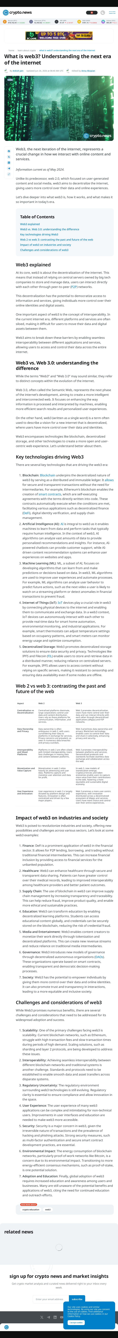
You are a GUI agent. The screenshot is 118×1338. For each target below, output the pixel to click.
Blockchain (47, 475)
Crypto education (30, 1209)
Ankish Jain (18, 70)
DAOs (99, 957)
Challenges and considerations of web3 (44, 250)
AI (62, 524)
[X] (42, 1317)
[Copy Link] (9, 174)
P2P (74, 287)
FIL (50, 656)
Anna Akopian (88, 70)
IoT (60, 603)
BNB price (87, 21)
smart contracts (50, 494)
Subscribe (77, 1299)
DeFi (26, 513)
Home (11, 50)
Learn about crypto (27, 50)
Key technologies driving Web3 (39, 234)
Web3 (48, 1209)
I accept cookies (76, 1322)
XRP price (64, 21)
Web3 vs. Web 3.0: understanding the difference (49, 229)
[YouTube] (62, 1317)
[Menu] (112, 12)
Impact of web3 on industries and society (45, 244)
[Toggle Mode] (102, 12)
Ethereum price (39, 21)
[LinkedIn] (55, 1317)
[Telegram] (49, 1317)
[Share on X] (9, 157)
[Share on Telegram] (9, 168)
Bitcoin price (14, 21)
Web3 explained (30, 224)
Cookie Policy (74, 1316)
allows (109, 480)
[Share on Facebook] (9, 151)
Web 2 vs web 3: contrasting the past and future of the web (56, 239)
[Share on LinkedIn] (9, 163)
